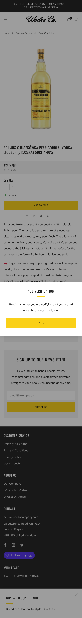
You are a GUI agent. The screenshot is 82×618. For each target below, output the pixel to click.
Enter (41, 323)
